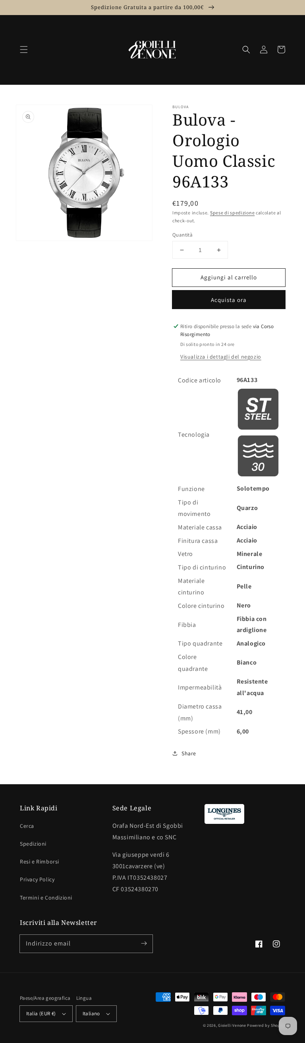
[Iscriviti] (143, 943)
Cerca (27, 825)
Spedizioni (33, 843)
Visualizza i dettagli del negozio (220, 356)
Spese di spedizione (232, 213)
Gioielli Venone (232, 1025)
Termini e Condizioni (46, 897)
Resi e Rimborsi (39, 861)
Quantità (182, 234)
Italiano (91, 1013)
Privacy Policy (37, 879)
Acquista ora (229, 300)
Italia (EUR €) (41, 1013)
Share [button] (188, 753)
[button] (24, 49)
